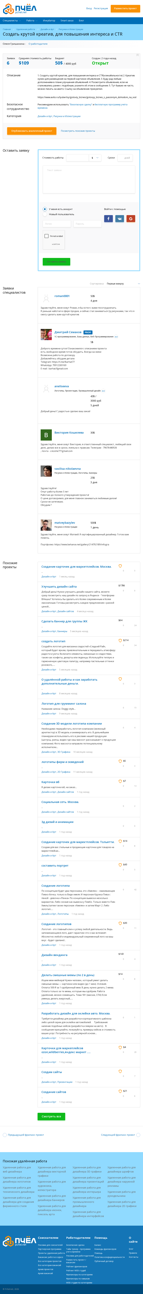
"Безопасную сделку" (80, 104)
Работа (30, 20)
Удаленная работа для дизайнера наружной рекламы (122, 1181)
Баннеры (62, 631)
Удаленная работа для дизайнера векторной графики (52, 1171)
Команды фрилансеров (105, 1249)
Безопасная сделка (75, 1245)
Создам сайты (51, 1072)
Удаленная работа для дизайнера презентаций (88, 1179)
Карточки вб (50, 782)
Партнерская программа (49, 1249)
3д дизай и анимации (57, 822)
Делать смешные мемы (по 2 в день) (67, 975)
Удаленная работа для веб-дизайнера (17, 1169)
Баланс (97, 1245)
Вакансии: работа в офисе (50, 1257)
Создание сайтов (53, 1092)
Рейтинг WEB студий (76, 1270)
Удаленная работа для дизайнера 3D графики (87, 1169)
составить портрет (54, 865)
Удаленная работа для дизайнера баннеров (52, 1198)
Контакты (133, 1257)
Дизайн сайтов (65, 611)
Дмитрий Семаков (67, 332)
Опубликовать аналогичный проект (31, 130)
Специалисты (10, 20)
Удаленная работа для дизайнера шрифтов (122, 1169)
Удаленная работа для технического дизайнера (18, 1189)
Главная (7, 29)
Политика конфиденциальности (109, 1257)
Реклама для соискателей (50, 1245)
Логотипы (63, 913)
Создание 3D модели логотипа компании (71, 723)
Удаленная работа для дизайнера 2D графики (122, 1204)
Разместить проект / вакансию (76, 1261)
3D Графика (63, 751)
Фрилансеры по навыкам (78, 1278)
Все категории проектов (49, 1261)
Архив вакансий (45, 1273)
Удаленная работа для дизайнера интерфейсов (88, 1214)
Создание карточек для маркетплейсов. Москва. (76, 566)
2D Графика (63, 771)
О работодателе (38, 43)
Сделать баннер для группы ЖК (64, 621)
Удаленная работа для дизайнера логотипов (17, 1179)
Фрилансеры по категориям (79, 1274)
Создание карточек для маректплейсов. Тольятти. (78, 842)
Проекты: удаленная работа (51, 1253)
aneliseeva (61, 386)
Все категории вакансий (49, 1265)
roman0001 (62, 296)
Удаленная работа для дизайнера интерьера (87, 1189)
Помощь (98, 1253)
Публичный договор (104, 1261)
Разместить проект (125, 8)
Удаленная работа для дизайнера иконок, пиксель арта (52, 1210)
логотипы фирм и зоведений (62, 762)
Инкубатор (49, 20)
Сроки (111, 157)
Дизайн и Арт (47, 29)
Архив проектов (45, 1269)
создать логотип (53, 641)
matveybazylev (64, 523)
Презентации (64, 1081)
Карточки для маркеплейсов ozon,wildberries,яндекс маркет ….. (66, 1050)
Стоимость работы (52, 157)
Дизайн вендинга (54, 955)
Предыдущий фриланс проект (26, 1134)
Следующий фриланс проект (118, 1134)
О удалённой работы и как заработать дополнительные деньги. (69, 681)
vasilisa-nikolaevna (67, 469)
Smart (67, 20)
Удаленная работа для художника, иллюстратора (52, 1185)
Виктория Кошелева (69, 432)
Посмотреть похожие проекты (78, 130)
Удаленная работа (25, 29)
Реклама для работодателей (80, 1255)
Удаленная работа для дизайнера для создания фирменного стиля (18, 1202)
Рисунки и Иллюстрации (71, 29)
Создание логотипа (55, 885)
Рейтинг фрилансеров (76, 1266)
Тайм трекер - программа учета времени (78, 1250)
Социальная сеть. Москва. (60, 802)
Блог (81, 20)
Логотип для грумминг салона (63, 703)
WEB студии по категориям (79, 1282)
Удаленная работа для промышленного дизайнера (87, 1202)
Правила (133, 1253)
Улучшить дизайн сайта (59, 586)
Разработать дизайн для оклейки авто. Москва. (75, 1013)
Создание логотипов (56, 924)
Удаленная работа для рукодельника (122, 1194)
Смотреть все (51, 1116)
